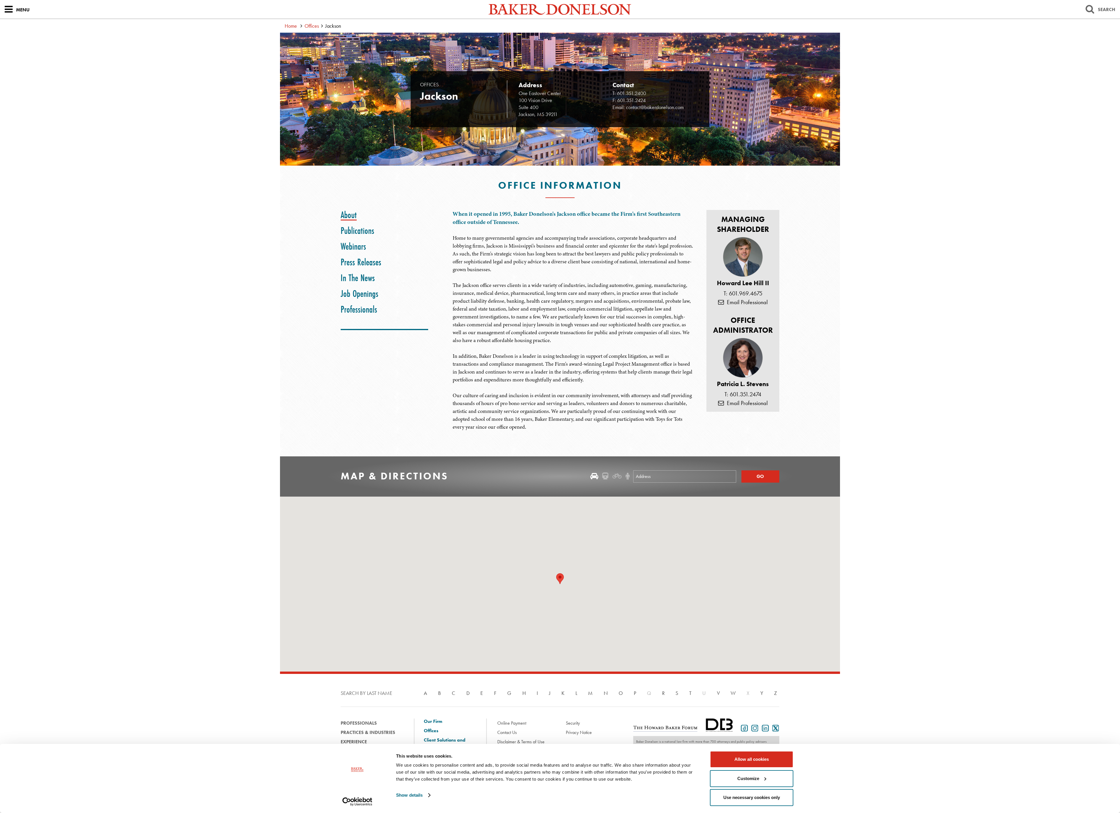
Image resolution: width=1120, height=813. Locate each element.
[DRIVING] (594, 476)
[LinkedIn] (764, 727)
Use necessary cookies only (751, 797)
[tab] (349, 215)
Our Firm (433, 721)
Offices (311, 25)
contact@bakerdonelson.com (655, 107)
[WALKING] (628, 476)
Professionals (359, 723)
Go (760, 476)
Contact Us (507, 732)
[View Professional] (743, 257)
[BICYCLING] (617, 476)
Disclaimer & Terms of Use (521, 742)
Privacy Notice (579, 732)
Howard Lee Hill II (743, 283)
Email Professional (746, 302)
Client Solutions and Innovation (445, 743)
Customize (748, 778)
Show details (409, 795)
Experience (354, 742)
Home (291, 25)
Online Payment (511, 723)
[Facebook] (743, 727)
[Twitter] (774, 727)
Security (573, 723)
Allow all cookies (751, 759)
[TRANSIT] (605, 476)
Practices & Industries (368, 732)
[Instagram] (753, 727)
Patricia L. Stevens (743, 384)
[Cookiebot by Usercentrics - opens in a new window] (357, 801)
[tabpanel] (616, 320)
